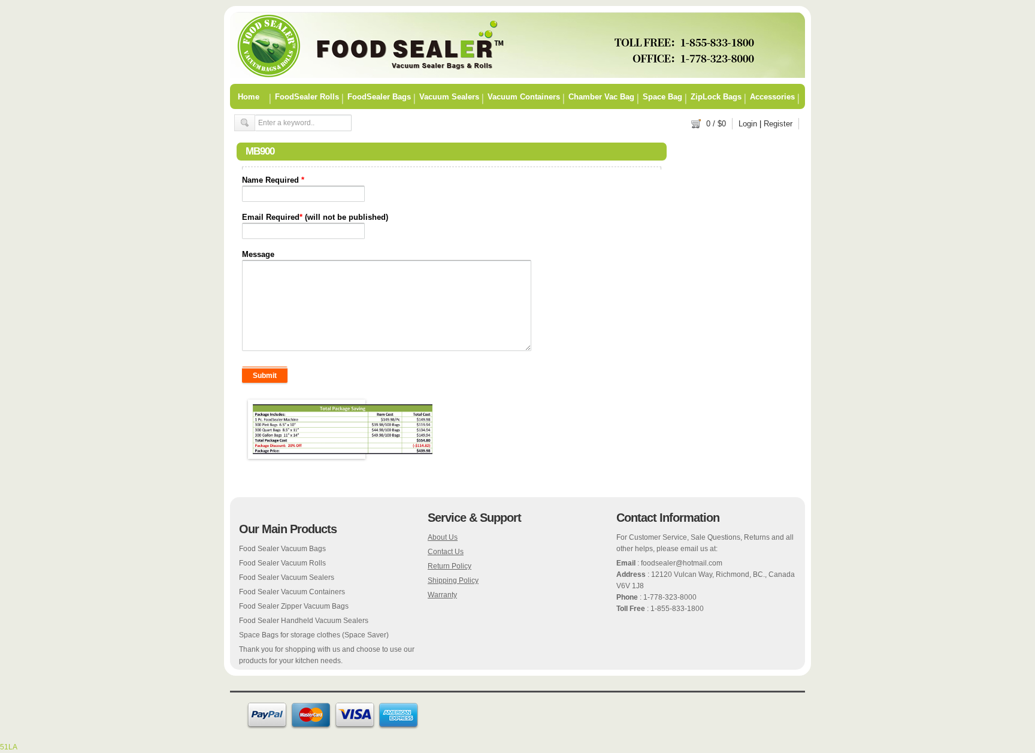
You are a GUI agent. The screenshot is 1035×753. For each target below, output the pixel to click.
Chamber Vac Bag (601, 96)
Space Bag (662, 96)
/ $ (716, 123)
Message (258, 254)
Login (748, 123)
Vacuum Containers (524, 96)
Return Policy (449, 566)
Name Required (273, 180)
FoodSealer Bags (379, 96)
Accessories (772, 96)
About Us (443, 537)
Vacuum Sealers (449, 96)
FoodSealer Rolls (307, 96)
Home (248, 96)
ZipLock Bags (716, 96)
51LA (8, 747)
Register (778, 123)
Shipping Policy (453, 580)
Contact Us (446, 552)
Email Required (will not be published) (315, 217)
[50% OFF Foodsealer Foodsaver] (517, 75)
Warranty (442, 595)
